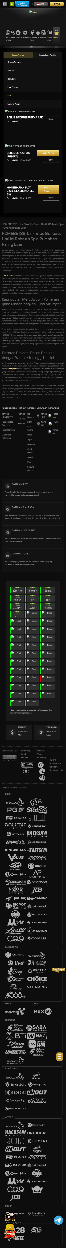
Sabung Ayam (49, 38)
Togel (18, 37)
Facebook (55, 415)
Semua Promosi (18, 55)
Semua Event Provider (47, 55)
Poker (43, 37)
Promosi (56, 37)
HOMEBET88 (7, 275)
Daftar (57, 4)
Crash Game (32, 38)
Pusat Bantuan (8, 430)
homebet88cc (44, 415)
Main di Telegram (23, 4)
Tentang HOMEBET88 (7, 415)
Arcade (38, 37)
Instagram (55, 431)
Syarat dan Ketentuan (6, 436)
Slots (10, 95)
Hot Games (30, 415)
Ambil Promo (48, 153)
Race (13, 37)
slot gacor (12, 369)
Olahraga (25, 37)
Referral (21, 423)
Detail (51, 119)
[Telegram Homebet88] (58, 1220)
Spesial (11, 70)
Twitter (56, 423)
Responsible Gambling (7, 423)
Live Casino (8, 38)
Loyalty (21, 418)
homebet (43, 423)
